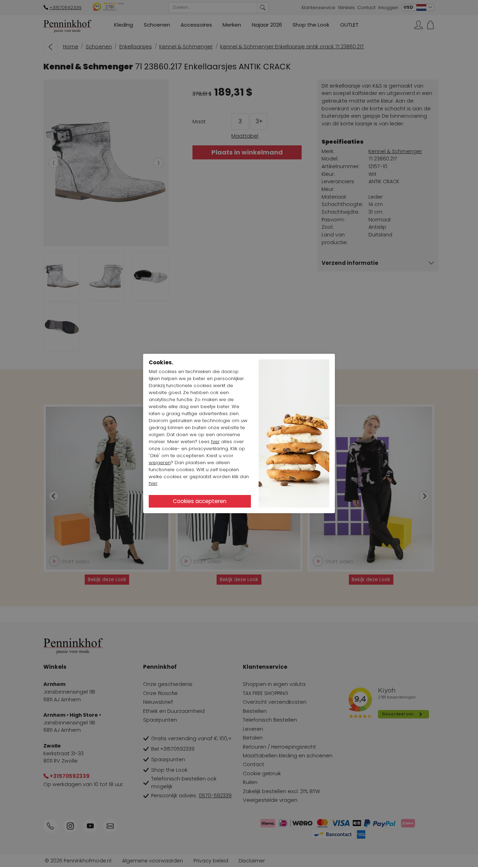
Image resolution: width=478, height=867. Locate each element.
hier (215, 441)
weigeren (160, 462)
